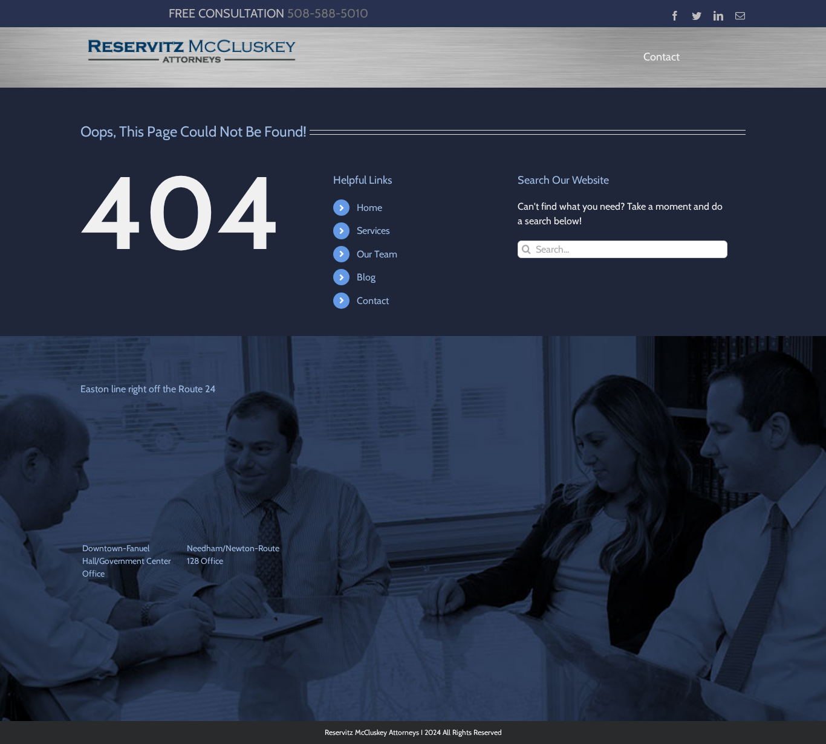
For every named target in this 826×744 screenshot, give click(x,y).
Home (369, 207)
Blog (366, 277)
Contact (373, 300)
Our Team (377, 254)
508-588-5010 (327, 13)
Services (373, 230)
